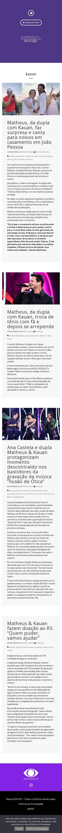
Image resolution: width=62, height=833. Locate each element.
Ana (11, 491)
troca (9, 339)
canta (12, 156)
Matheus (48, 156)
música (47, 494)
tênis (49, 336)
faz (32, 156)
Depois (22, 336)
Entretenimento (42, 152)
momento (40, 494)
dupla (27, 156)
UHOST (31, 809)
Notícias (39, 331)
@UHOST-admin (26, 152)
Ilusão (18, 494)
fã (32, 336)
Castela (27, 491)
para (15, 159)
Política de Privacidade (31, 804)
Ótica (9, 497)
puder (45, 647)
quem (50, 647)
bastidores (18, 491)
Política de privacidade (37, 829)
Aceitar (19, 829)
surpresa (29, 159)
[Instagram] (31, 785)
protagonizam (18, 497)
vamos (10, 650)
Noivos (10, 159)
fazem (25, 647)
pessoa (21, 159)
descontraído (36, 491)
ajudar (12, 647)
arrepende (14, 336)
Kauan (41, 156)
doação (19, 647)
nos (52, 494)
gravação (11, 494)
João (36, 156)
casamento (20, 156)
